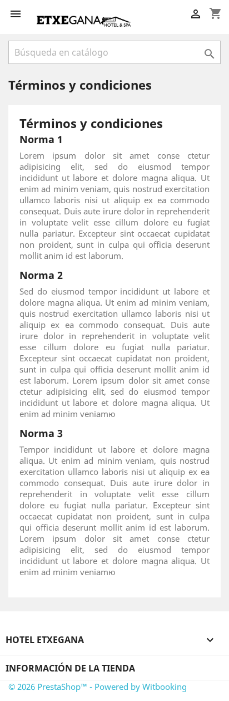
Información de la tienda (70, 668)
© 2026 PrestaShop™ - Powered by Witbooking (97, 686)
